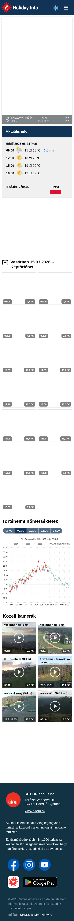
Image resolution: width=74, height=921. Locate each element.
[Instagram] (29, 865)
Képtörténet (21, 267)
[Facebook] (14, 865)
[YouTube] (45, 865)
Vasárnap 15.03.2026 (30, 262)
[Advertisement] (37, 226)
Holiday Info (16, 5)
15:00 (44, 530)
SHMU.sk (26, 914)
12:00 (32, 530)
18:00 (56, 530)
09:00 (20, 530)
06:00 (9, 530)
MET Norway (43, 914)
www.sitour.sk (35, 811)
